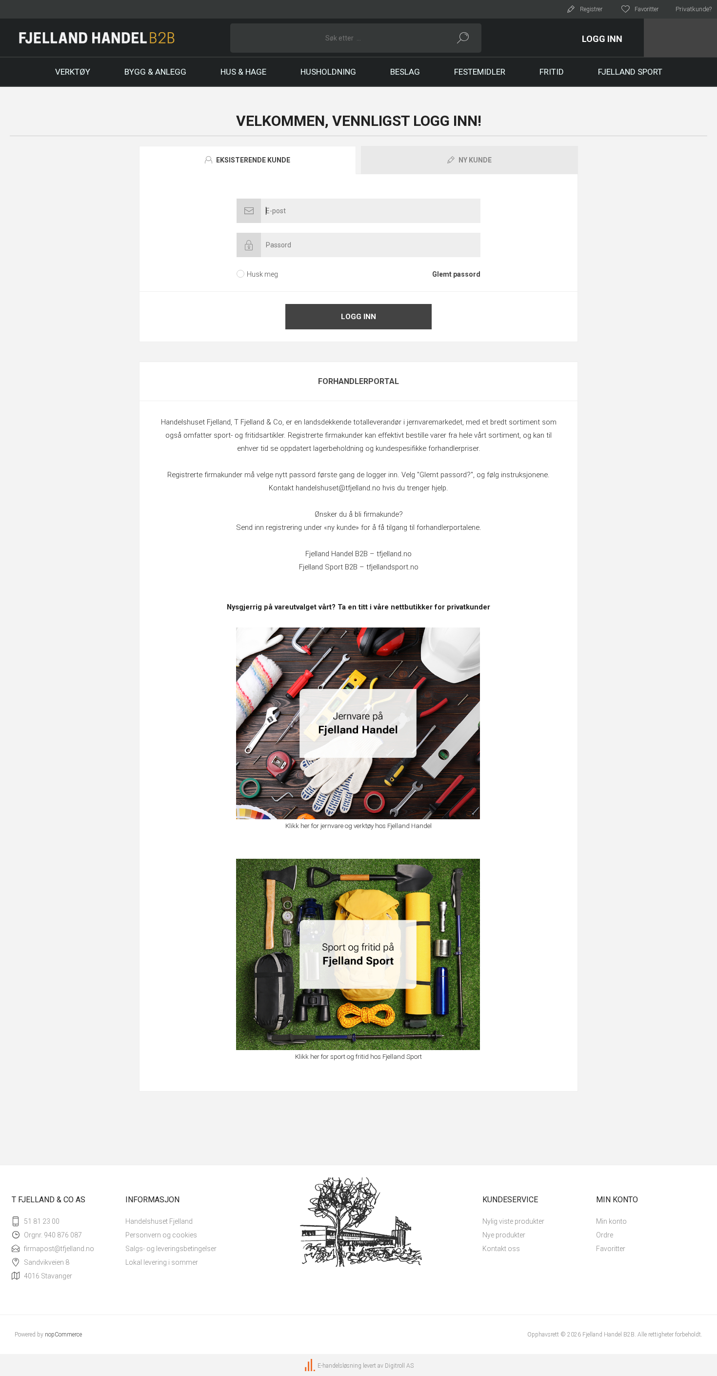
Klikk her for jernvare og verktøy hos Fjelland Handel (358, 826)
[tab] (248, 160)
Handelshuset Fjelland (159, 1221)
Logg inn (358, 316)
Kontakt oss (501, 1249)
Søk (463, 38)
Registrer (591, 9)
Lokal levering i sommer (161, 1262)
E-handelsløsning (339, 1365)
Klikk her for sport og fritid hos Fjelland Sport (358, 1056)
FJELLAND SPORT (630, 72)
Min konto (611, 1221)
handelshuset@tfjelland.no (338, 488)
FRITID (551, 72)
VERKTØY (72, 72)
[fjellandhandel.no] (358, 723)
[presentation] (247, 160)
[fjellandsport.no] (358, 955)
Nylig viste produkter (513, 1221)
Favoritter (610, 1249)
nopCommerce (63, 1334)
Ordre (604, 1235)
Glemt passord (456, 274)
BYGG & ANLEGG (155, 72)
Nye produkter (503, 1235)
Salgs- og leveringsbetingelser (171, 1249)
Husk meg (262, 274)
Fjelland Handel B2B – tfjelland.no (358, 553)
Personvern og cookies (161, 1235)
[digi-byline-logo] (311, 1365)
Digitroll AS (399, 1365)
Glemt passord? (445, 474)
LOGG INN (602, 39)
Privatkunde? (694, 9)
